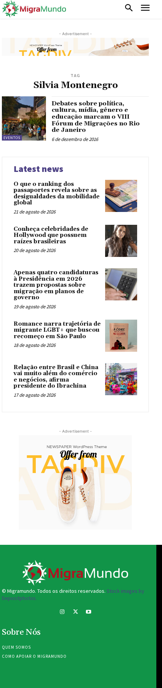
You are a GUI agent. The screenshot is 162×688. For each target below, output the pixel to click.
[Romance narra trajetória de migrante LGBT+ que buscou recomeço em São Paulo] (121, 336)
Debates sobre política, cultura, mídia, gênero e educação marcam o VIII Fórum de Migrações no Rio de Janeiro (96, 117)
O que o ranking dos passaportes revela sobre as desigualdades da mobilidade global (56, 194)
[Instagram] (62, 612)
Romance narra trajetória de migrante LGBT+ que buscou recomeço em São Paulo (57, 330)
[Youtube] (88, 612)
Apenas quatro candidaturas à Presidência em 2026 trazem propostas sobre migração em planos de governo (56, 285)
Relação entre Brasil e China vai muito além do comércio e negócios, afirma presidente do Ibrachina (56, 377)
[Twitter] (75, 612)
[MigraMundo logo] (34, 9)
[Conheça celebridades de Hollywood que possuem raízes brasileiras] (121, 241)
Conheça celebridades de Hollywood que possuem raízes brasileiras (51, 235)
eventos (11, 137)
